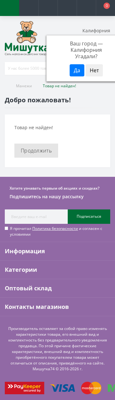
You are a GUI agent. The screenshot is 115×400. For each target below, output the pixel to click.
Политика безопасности (55, 228)
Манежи (24, 86)
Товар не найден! (59, 86)
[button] (47, 8)
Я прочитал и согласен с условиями (56, 231)
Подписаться (89, 216)
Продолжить (36, 150)
